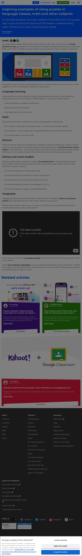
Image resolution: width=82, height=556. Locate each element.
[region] (41, 546)
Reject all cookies (60, 546)
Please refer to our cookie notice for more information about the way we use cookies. (19, 552)
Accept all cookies (60, 552)
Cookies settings (60, 540)
